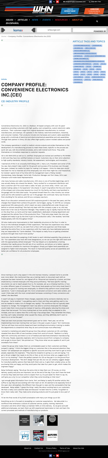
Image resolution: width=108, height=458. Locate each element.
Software (78, 56)
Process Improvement (81, 50)
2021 (103, 63)
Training (97, 66)
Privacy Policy (51, 448)
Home (3, 36)
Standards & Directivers (82, 63)
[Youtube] (57, 1)
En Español (12, 23)
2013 (85, 69)
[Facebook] (50, 1)
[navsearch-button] (97, 21)
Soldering (78, 82)
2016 (96, 71)
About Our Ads (78, 448)
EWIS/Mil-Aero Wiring (81, 58)
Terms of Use (65, 448)
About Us (77, 20)
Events (47, 20)
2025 (89, 74)
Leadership (97, 45)
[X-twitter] (54, 1)
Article (4, 79)
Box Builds (78, 79)
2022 (88, 66)
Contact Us (38, 448)
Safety (87, 79)
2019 (76, 71)
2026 (87, 77)
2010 (96, 63)
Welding (77, 69)
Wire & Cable (90, 48)
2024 (96, 74)
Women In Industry (98, 77)
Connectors (79, 66)
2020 (92, 69)
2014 (76, 74)
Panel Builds (97, 79)
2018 (83, 71)
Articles (23, 20)
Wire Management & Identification (85, 53)
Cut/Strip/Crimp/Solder (82, 45)
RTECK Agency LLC (63, 451)
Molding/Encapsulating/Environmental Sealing (89, 61)
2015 (103, 71)
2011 (83, 74)
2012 (99, 69)
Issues (9, 20)
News (35, 20)
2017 (90, 71)
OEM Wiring (78, 48)
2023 (103, 74)
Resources (61, 20)
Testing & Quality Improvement (95, 56)
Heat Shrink (78, 77)
